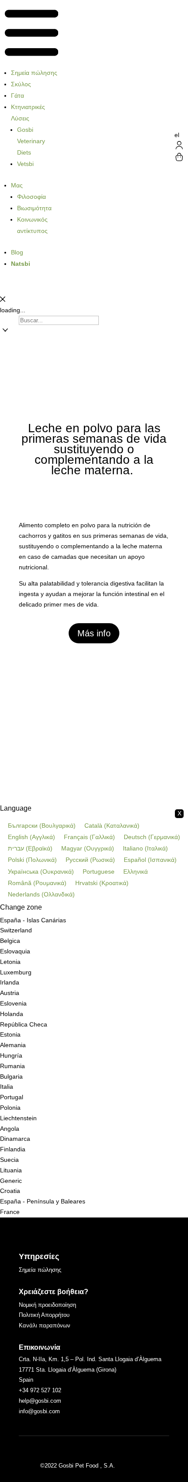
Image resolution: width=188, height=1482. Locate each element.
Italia (6, 1086)
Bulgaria (11, 1076)
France (10, 1211)
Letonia (10, 961)
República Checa (23, 1024)
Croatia (10, 1190)
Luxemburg (15, 972)
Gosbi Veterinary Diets (31, 141)
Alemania (13, 1044)
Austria (9, 992)
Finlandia (12, 1149)
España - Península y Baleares (42, 1201)
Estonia (10, 1034)
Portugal (11, 1097)
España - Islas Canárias (33, 920)
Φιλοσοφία (31, 196)
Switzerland (16, 930)
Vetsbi (25, 163)
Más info (94, 633)
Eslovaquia (15, 951)
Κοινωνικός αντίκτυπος (32, 225)
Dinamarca (15, 1138)
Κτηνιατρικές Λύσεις (28, 112)
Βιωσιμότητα (34, 208)
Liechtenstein (18, 1118)
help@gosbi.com (40, 1400)
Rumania (12, 1065)
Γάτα (17, 95)
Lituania (11, 1170)
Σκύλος (21, 84)
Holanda (11, 1013)
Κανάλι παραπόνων (44, 1325)
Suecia (9, 1159)
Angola (9, 1128)
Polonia (10, 1107)
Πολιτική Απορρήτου (44, 1315)
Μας (17, 185)
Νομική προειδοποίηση (47, 1305)
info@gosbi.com (39, 1411)
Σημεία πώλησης (34, 72)
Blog (17, 252)
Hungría (11, 1055)
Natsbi (20, 263)
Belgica (10, 940)
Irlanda (9, 982)
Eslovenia (13, 1003)
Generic (11, 1180)
